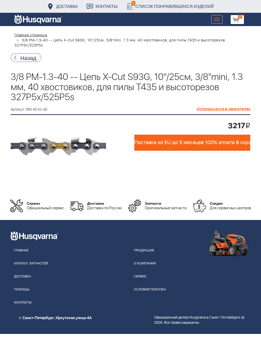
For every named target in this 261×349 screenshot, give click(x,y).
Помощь (22, 289)
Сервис (140, 276)
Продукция (144, 250)
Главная (21, 250)
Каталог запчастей (31, 263)
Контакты (107, 6)
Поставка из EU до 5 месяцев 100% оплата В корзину (192, 142)
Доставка (67, 6)
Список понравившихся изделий (173, 5)
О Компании (145, 263)
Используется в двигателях (223, 109)
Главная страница (31, 35)
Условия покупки (150, 289)
